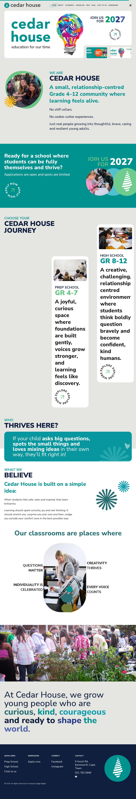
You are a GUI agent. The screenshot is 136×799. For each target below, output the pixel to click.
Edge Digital (41, 783)
